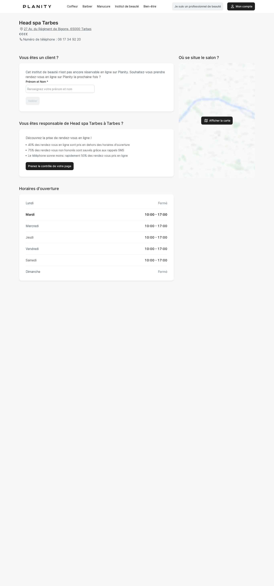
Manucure (103, 6)
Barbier (87, 6)
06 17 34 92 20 (69, 39)
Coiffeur (72, 6)
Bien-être (150, 6)
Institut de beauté (127, 6)
